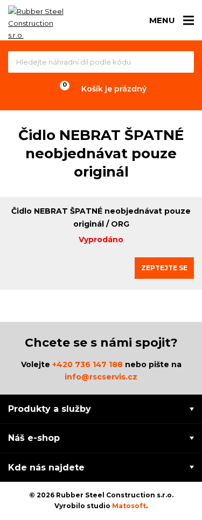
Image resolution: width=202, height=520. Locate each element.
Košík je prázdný (114, 89)
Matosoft (129, 506)
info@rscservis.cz (101, 377)
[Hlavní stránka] (37, 23)
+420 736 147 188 (87, 364)
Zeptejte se (164, 268)
